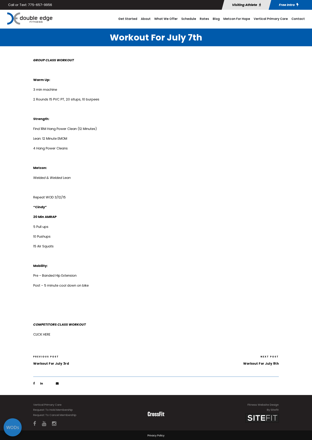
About (146, 19)
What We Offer (166, 19)
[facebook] (34, 423)
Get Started (127, 19)
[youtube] (44, 423)
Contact (298, 19)
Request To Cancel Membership (54, 415)
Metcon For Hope (236, 19)
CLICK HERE (41, 334)
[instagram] (54, 423)
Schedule (188, 19)
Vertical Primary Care (271, 19)
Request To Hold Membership (53, 410)
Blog (216, 19)
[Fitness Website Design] (262, 418)
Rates (204, 19)
